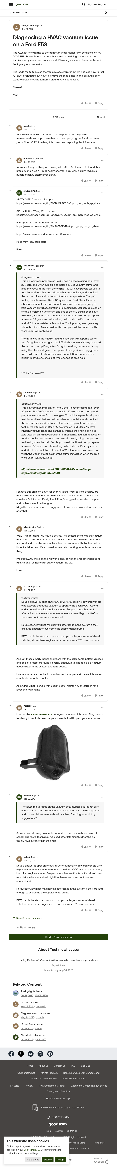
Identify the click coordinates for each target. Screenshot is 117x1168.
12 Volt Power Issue (32, 1024)
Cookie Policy (30, 1149)
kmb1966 (28, 392)
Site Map (85, 1065)
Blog (49, 1131)
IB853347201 (41, 995)
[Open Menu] (106, 13)
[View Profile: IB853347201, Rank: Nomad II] (16, 993)
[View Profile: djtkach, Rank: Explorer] (16, 1015)
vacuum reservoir (41, 714)
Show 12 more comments (29, 918)
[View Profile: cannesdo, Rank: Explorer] (16, 1004)
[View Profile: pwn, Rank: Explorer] (19, 128)
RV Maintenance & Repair (52, 1085)
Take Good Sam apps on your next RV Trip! (62, 1107)
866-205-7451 (60, 1117)
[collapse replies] (10, 125)
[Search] (83, 4)
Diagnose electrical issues (35, 1013)
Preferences (33, 1159)
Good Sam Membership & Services (89, 1085)
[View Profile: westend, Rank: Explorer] (19, 797)
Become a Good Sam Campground (81, 1073)
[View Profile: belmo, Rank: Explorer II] (16, 1026)
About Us (43, 1065)
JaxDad (27, 586)
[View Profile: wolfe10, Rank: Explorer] (19, 859)
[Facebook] (11, 1053)
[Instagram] (40, 1053)
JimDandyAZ (30, 191)
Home (30, 1065)
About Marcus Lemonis (74, 1078)
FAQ (73, 1065)
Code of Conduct (26, 1073)
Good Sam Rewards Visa (44, 1078)
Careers (59, 1131)
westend (28, 795)
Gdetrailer (28, 158)
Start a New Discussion (58, 936)
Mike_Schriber (28, 25)
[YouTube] (30, 1053)
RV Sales (14, 1085)
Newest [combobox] (102, 117)
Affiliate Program (49, 1073)
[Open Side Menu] (11, 4)
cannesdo (41, 1006)
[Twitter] (21, 1053)
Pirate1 (27, 706)
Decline (48, 1159)
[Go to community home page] (22, 4)
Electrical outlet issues (33, 1035)
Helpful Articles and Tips (58, 1098)
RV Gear (29, 1085)
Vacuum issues (29, 1002)
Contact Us (59, 1065)
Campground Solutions (58, 1091)
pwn (26, 126)
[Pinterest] (50, 1053)
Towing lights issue (31, 991)
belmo (38, 1028)
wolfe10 (27, 857)
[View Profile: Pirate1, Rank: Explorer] (19, 708)
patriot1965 (40, 1039)
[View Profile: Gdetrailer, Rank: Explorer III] (19, 160)
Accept (60, 1159)
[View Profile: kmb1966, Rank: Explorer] (19, 394)
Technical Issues (19, 13)
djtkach (40, 1017)
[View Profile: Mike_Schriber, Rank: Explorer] (16, 27)
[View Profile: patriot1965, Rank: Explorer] (16, 1037)
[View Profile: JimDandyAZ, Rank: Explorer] (19, 193)
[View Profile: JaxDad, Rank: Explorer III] (19, 588)
